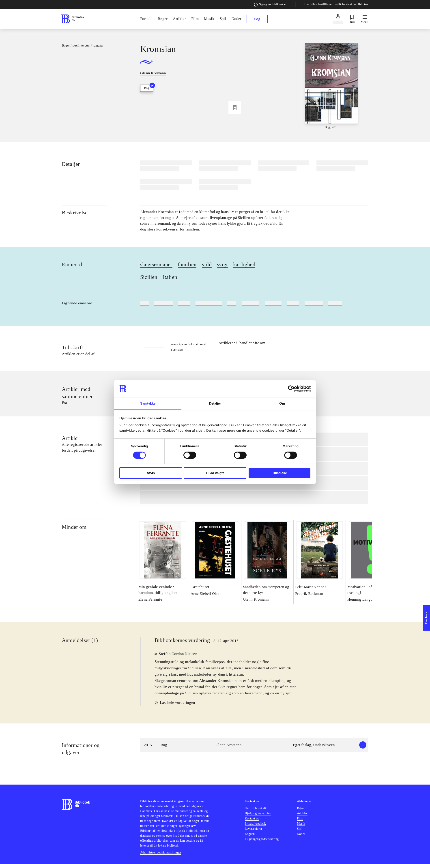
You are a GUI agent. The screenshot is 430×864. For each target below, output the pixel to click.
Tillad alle (279, 473)
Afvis (151, 473)
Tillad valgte (215, 473)
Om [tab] (282, 403)
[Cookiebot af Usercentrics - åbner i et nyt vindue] (291, 388)
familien (187, 264)
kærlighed (244, 264)
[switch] (189, 455)
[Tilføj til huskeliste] (234, 107)
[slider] (332, 86)
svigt (222, 264)
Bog (146, 88)
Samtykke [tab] (148, 403)
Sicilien (148, 277)
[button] (254, 745)
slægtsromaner (156, 264)
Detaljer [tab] (215, 403)
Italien (170, 277)
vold (207, 264)
